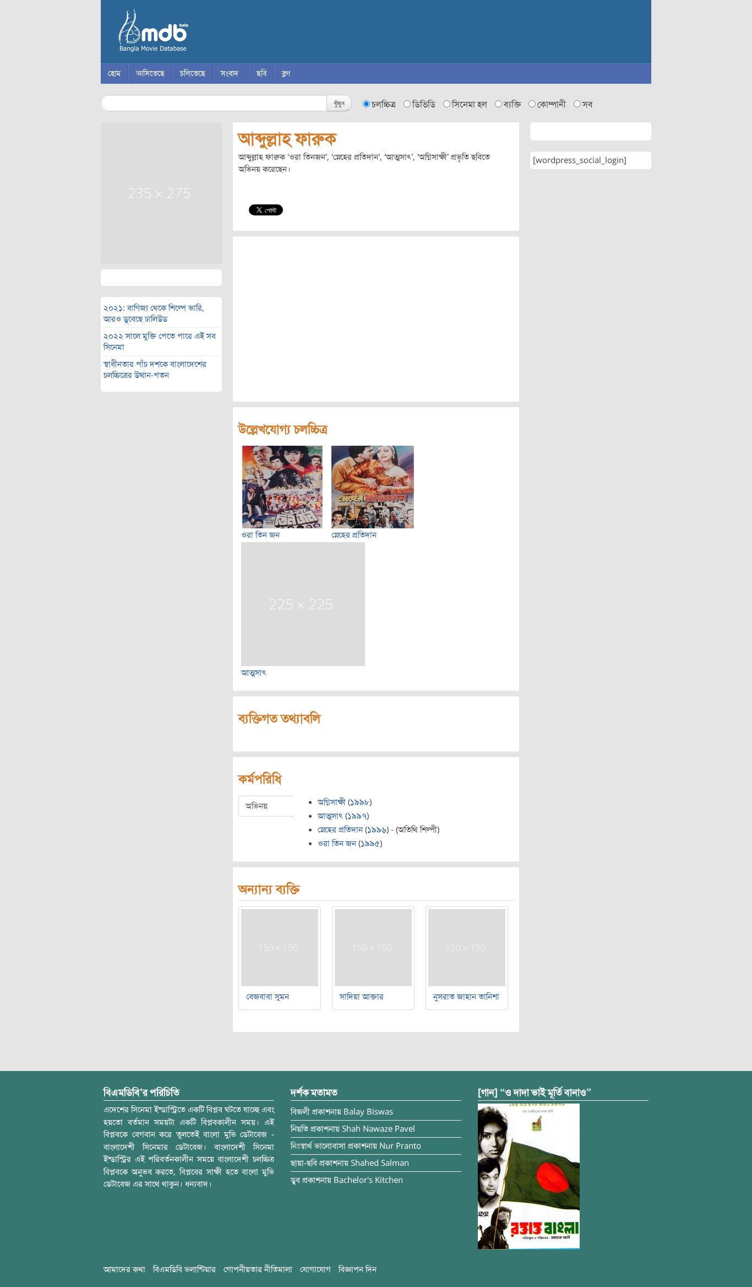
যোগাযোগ (315, 1269)
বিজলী (300, 1112)
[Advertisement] (376, 319)
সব (587, 104)
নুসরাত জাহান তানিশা (466, 997)
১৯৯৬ (376, 830)
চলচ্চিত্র (384, 104)
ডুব (295, 1180)
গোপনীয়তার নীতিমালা (258, 1269)
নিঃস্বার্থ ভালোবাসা (318, 1146)
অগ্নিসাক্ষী (332, 802)
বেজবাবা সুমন (267, 997)
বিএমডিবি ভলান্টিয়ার (184, 1269)
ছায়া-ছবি (304, 1163)
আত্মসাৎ (253, 673)
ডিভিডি (423, 104)
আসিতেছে (150, 73)
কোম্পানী (551, 104)
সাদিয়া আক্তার (362, 997)
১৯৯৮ (359, 802)
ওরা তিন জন (260, 535)
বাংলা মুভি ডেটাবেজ (199, 33)
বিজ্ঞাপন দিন (358, 1269)
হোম (114, 73)
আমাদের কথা (124, 1269)
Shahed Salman (380, 1163)
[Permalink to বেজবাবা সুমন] (279, 947)
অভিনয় (257, 806)
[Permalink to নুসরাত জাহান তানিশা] (466, 947)
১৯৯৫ (370, 843)
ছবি (261, 73)
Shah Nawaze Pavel (378, 1129)
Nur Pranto (400, 1146)
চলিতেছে (192, 73)
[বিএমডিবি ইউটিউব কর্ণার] (529, 1176)
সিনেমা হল (469, 104)
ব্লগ (286, 73)
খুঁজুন (339, 103)
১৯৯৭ (357, 816)
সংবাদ (229, 73)
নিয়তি (299, 1129)
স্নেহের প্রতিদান (354, 535)
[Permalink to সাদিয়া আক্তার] (373, 947)
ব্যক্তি (512, 104)
